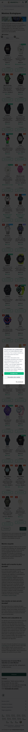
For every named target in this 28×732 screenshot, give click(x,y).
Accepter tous (14, 373)
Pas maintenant (19, 382)
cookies (8, 353)
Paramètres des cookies (14, 377)
